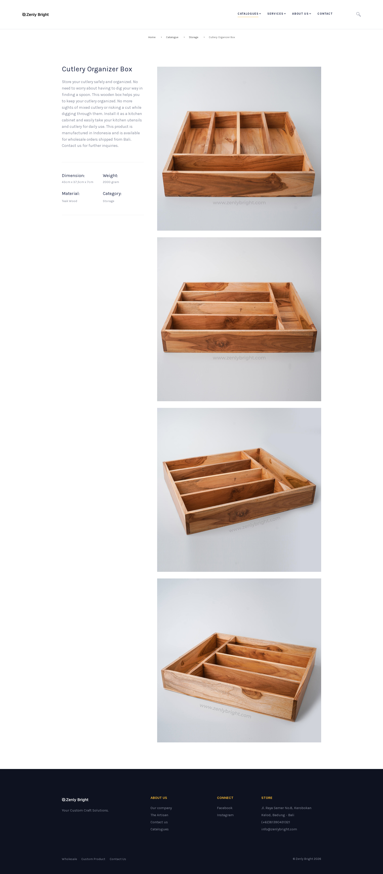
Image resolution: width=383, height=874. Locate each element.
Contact (324, 13)
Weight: (110, 175)
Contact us (159, 822)
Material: (71, 193)
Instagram (225, 815)
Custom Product (93, 859)
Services (275, 13)
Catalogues (248, 13)
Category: (112, 193)
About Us (300, 13)
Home (152, 37)
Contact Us (118, 859)
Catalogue (172, 37)
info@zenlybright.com (279, 829)
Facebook (225, 808)
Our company (161, 808)
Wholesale (69, 859)
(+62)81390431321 (275, 822)
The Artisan (159, 815)
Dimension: (73, 175)
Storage (193, 37)
